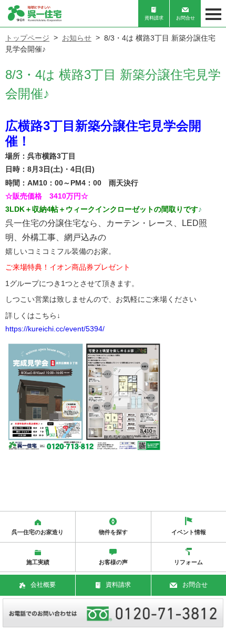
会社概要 (43, 584)
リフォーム (188, 562)
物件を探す (113, 532)
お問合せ (185, 18)
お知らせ (76, 38)
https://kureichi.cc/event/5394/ (55, 328)
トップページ (27, 38)
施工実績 (37, 562)
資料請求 (154, 18)
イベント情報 (188, 532)
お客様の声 (113, 562)
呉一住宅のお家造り (38, 532)
